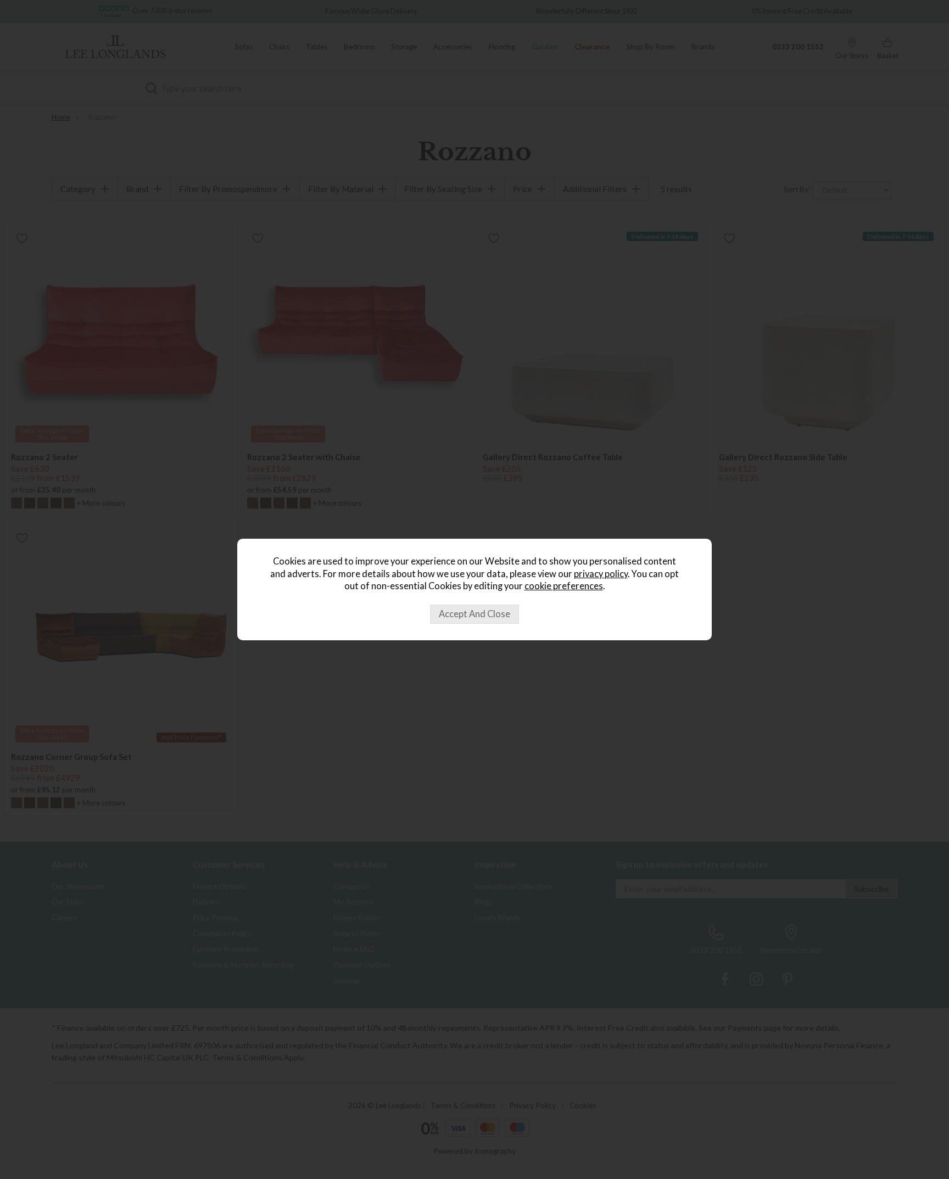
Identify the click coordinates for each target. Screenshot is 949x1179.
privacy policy (601, 573)
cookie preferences (563, 585)
